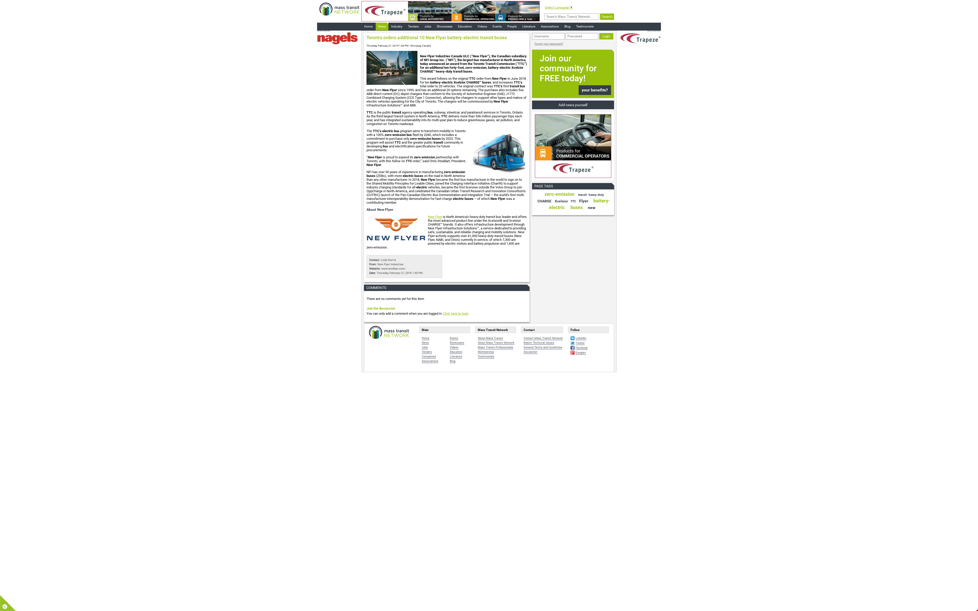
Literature (528, 26)
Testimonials (585, 26)
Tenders (413, 26)
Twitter (580, 343)
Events (497, 26)
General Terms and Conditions (543, 347)
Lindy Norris (388, 260)
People (512, 26)
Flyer (583, 201)
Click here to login (456, 313)
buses (576, 207)
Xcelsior (561, 201)
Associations (550, 26)
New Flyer (435, 217)
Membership (486, 352)
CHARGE (544, 201)
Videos (482, 26)
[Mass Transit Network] (339, 9)
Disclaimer (530, 352)
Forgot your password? (549, 44)
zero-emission (559, 194)
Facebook (582, 348)
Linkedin (581, 338)
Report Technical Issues (539, 342)
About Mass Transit (490, 338)
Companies (429, 356)
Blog (567, 26)
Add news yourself (573, 105)
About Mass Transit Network (496, 342)
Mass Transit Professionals (495, 347)
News (382, 26)
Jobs (427, 26)
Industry (396, 26)
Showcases (444, 26)
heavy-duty (596, 195)
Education (465, 26)
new (591, 207)
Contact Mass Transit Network (543, 338)
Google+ (581, 352)
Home (368, 26)
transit (582, 195)
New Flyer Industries (390, 264)
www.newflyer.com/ (393, 268)
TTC (573, 201)
